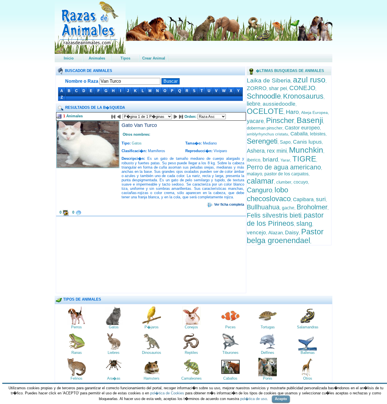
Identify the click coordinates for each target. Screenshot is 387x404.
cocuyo (301, 182)
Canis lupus (307, 142)
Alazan (275, 232)
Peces (230, 327)
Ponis (267, 378)
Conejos (191, 327)
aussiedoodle (279, 104)
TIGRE (304, 159)
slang (304, 223)
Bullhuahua (263, 207)
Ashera (256, 151)
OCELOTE (265, 111)
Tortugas (268, 327)
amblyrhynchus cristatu (267, 134)
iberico (253, 160)
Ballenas (308, 352)
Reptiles (191, 352)
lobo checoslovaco (269, 194)
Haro (292, 112)
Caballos (230, 378)
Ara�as (113, 378)
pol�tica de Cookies (167, 393)
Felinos (76, 378)
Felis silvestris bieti (274, 215)
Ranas (76, 352)
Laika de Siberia (269, 80)
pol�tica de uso (253, 399)
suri (321, 199)
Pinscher (280, 120)
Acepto (281, 399)
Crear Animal (153, 58)
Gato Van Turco (139, 125)
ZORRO (257, 88)
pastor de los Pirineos (285, 219)
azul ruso (309, 79)
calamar (260, 181)
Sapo (285, 142)
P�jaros (151, 327)
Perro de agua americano (284, 167)
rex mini (277, 151)
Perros (76, 327)
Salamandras (307, 327)
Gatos (137, 143)
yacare (255, 121)
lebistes (318, 133)
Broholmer (312, 207)
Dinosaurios (151, 352)
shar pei (278, 88)
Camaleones (191, 378)
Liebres (114, 352)
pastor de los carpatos (286, 173)
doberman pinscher (264, 128)
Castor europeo (302, 128)
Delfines (267, 352)
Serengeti (262, 141)
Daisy (292, 232)
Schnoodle (264, 96)
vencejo (256, 232)
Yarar (285, 160)
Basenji (310, 120)
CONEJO (302, 88)
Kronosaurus (303, 96)
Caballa (299, 134)
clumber (283, 182)
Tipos (125, 58)
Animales (97, 58)
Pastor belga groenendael (285, 236)
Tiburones (230, 352)
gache (288, 207)
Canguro (259, 190)
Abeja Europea (314, 112)
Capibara (303, 199)
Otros (307, 378)
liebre (253, 104)
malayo (254, 174)
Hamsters (152, 378)
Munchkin (306, 150)
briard (270, 159)
